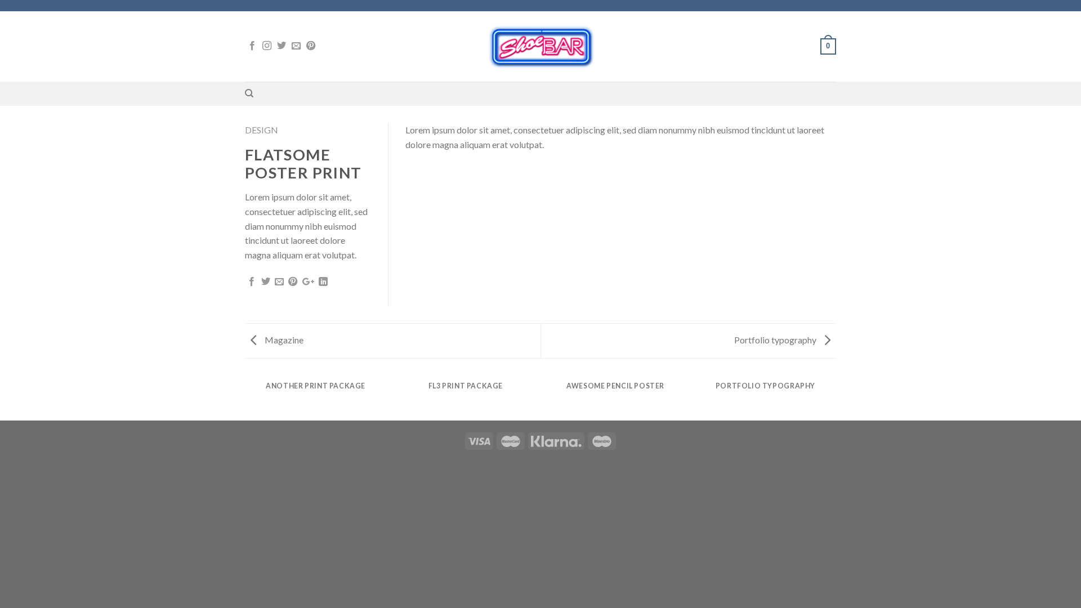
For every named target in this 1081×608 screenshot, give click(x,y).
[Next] (834, 397)
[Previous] (247, 397)
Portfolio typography (776, 339)
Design (261, 129)
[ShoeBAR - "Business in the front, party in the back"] (541, 46)
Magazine (283, 339)
